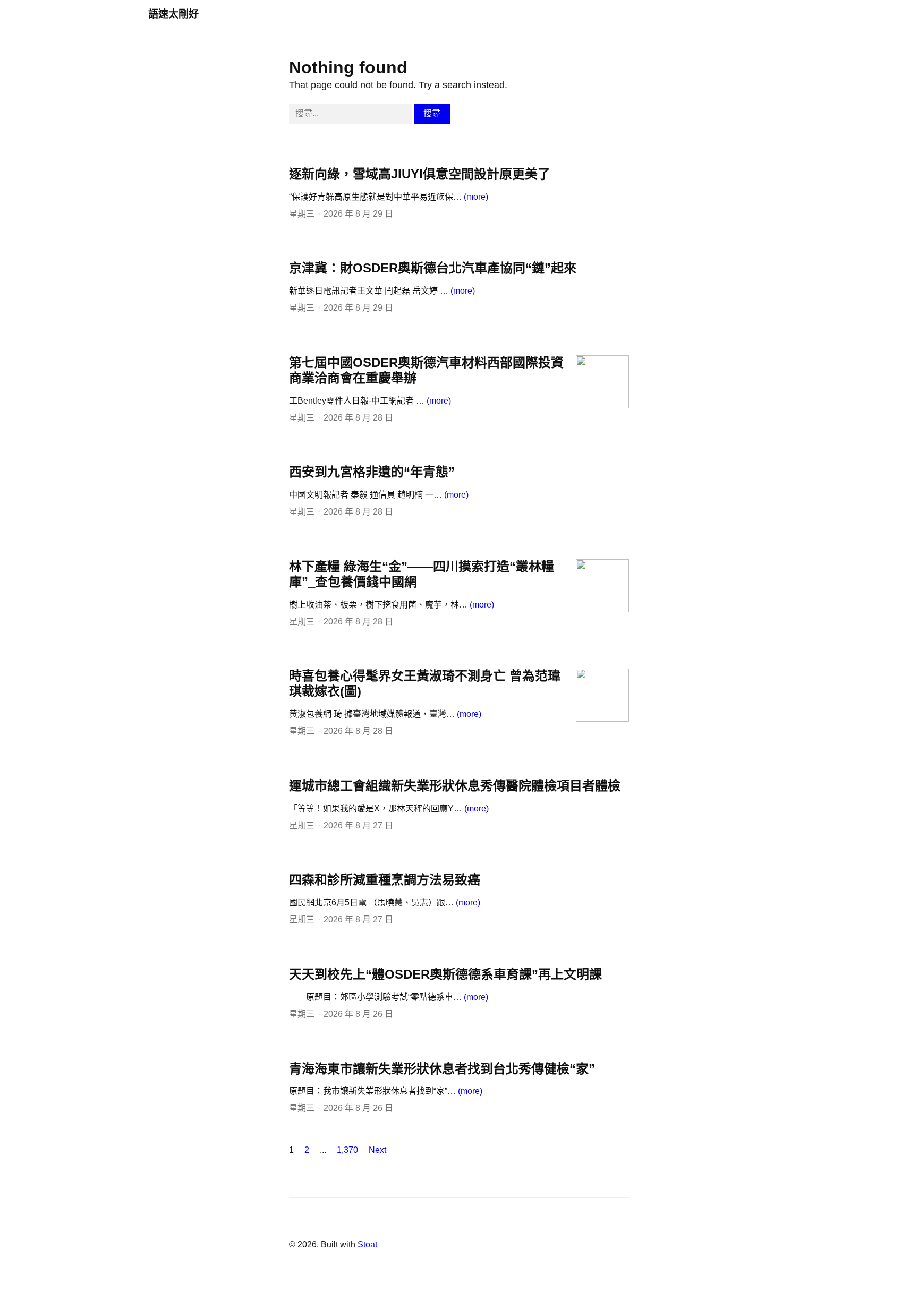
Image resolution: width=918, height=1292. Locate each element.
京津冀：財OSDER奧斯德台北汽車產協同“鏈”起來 (432, 268)
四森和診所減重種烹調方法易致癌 (384, 879)
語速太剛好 (173, 14)
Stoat (367, 1244)
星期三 (301, 213)
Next (377, 1149)
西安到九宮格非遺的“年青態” (372, 472)
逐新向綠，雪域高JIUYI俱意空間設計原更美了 (419, 174)
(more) (476, 196)
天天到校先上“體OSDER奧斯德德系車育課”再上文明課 (445, 974)
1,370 (347, 1149)
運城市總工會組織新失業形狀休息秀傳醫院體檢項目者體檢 (454, 785)
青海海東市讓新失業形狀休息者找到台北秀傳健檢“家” (442, 1069)
